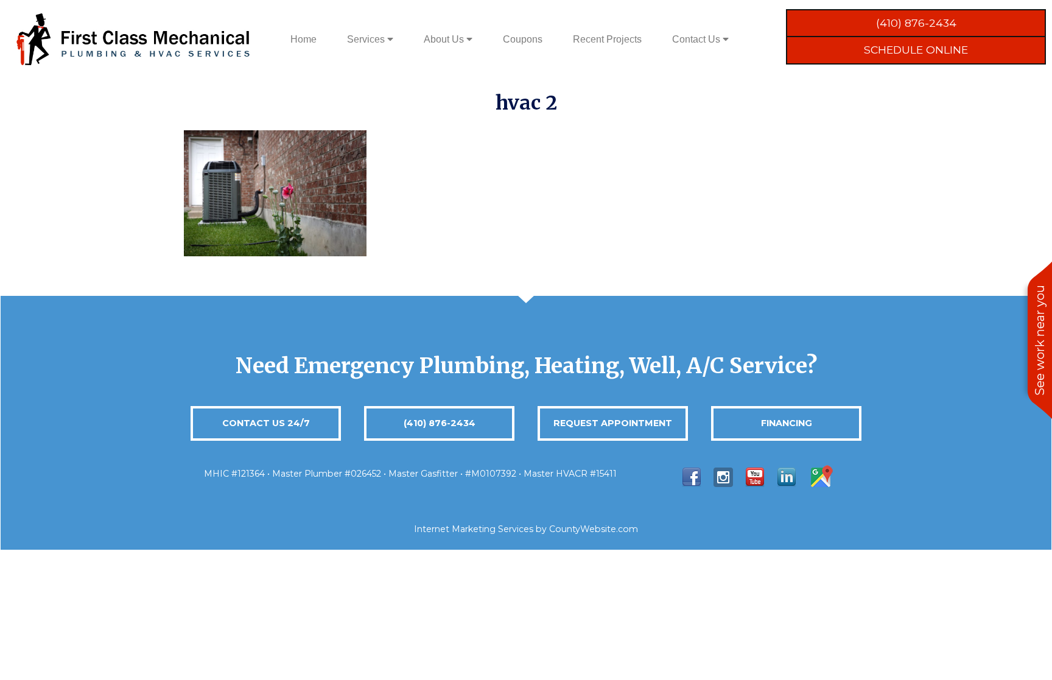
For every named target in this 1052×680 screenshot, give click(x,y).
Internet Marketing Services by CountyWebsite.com (526, 529)
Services (367, 39)
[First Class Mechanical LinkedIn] (786, 476)
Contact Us (697, 39)
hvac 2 (526, 103)
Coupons (522, 39)
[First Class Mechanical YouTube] (755, 476)
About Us (445, 39)
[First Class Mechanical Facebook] (691, 476)
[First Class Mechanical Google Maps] (820, 476)
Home (303, 39)
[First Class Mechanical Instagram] (723, 476)
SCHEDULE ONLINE (916, 49)
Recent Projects (607, 39)
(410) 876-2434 (916, 22)
